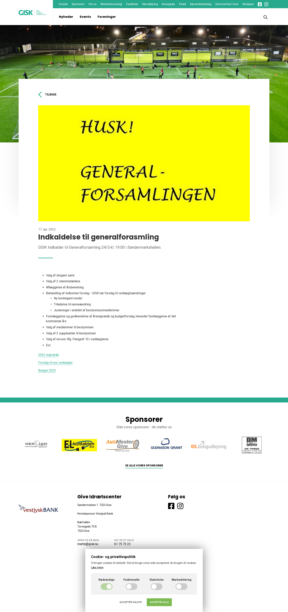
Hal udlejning (150, 4)
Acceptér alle (159, 602)
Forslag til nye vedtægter (55, 362)
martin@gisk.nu (87, 544)
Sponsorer (78, 4)
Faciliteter (132, 4)
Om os (93, 4)
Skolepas (248, 4)
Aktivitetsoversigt (111, 4)
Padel (182, 4)
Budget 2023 (47, 370)
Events (85, 16)
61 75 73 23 (122, 544)
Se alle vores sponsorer (144, 465)
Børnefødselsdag (200, 4)
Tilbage (50, 94)
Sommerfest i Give (226, 4)
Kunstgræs (168, 4)
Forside (63, 4)
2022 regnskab (48, 355)
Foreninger (107, 16)
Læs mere (97, 567)
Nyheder (66, 16)
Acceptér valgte (131, 602)
